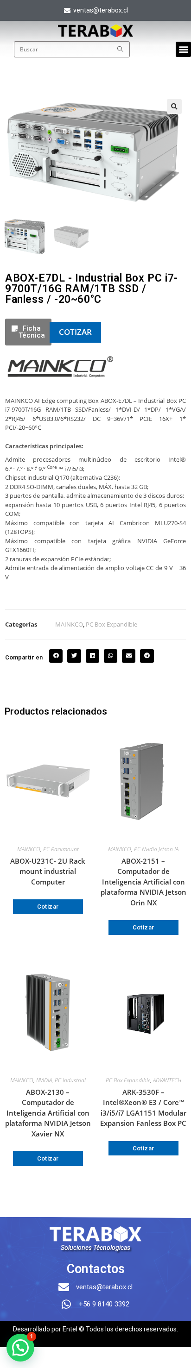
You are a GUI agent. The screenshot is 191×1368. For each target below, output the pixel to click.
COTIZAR (75, 331)
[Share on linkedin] (92, 656)
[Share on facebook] (56, 656)
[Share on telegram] (146, 656)
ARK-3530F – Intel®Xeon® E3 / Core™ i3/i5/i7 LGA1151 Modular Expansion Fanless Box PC (143, 1107)
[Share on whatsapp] (110, 656)
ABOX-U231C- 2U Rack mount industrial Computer (47, 871)
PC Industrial (70, 1080)
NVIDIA (44, 1080)
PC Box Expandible (111, 624)
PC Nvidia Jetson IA (156, 849)
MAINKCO (69, 624)
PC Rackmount (61, 849)
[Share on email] (128, 656)
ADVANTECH (167, 1080)
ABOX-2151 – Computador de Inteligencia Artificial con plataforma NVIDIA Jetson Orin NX (143, 881)
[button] (183, 49)
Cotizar (48, 906)
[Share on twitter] (74, 656)
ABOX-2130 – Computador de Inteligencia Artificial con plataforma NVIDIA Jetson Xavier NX (48, 1112)
